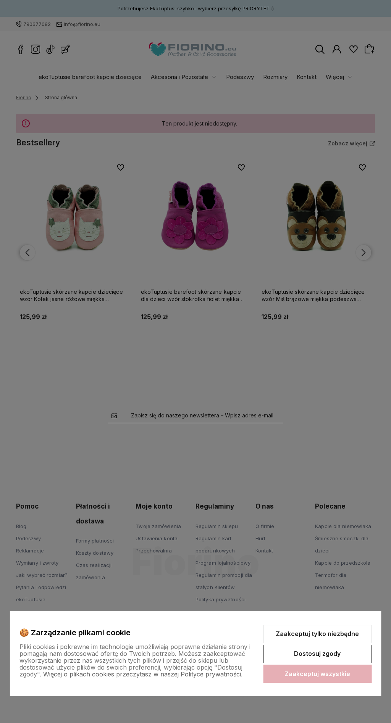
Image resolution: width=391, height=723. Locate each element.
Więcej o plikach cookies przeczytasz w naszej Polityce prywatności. (142, 674)
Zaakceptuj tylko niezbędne (317, 634)
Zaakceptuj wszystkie (317, 674)
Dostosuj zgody (317, 653)
